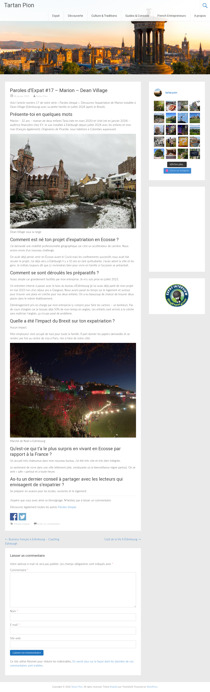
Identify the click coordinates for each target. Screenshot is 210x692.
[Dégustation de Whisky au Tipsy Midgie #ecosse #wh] (183, 130)
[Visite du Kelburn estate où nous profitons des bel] (195, 106)
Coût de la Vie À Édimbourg (122, 539)
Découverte (75, 15)
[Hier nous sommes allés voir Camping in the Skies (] (171, 130)
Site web (15, 638)
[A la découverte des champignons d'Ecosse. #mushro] (159, 106)
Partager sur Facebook (13, 516)
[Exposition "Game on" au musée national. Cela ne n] (183, 142)
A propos (200, 15)
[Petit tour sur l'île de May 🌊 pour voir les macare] (183, 118)
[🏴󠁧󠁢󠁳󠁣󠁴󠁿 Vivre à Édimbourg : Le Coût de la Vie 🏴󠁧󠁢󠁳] (195, 130)
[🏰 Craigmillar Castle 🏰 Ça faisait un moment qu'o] (159, 118)
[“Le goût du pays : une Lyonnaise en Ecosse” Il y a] (159, 130)
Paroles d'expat (22, 524)
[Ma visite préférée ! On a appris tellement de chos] (171, 154)
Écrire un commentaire (48, 524)
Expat (56, 15)
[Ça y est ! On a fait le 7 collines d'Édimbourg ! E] (195, 154)
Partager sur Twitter (22, 516)
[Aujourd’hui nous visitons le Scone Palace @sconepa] (195, 118)
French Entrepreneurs (172, 15)
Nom (14, 611)
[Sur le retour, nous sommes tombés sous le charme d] (195, 142)
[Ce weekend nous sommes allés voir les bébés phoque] (183, 106)
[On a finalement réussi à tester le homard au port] (171, 106)
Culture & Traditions (104, 15)
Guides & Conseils (137, 15)
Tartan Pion (19, 5)
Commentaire (19, 570)
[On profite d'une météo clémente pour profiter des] (171, 142)
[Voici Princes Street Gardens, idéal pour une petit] (171, 118)
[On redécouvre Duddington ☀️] (183, 154)
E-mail (15, 624)
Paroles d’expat (67, 507)
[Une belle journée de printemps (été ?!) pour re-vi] (159, 154)
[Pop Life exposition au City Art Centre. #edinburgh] (159, 142)
